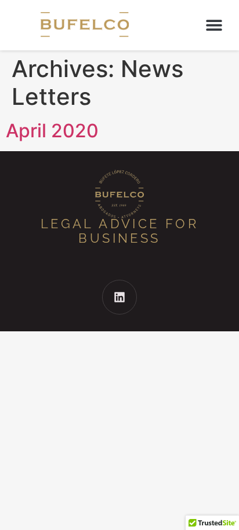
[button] (214, 25)
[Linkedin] (119, 297)
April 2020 (52, 130)
